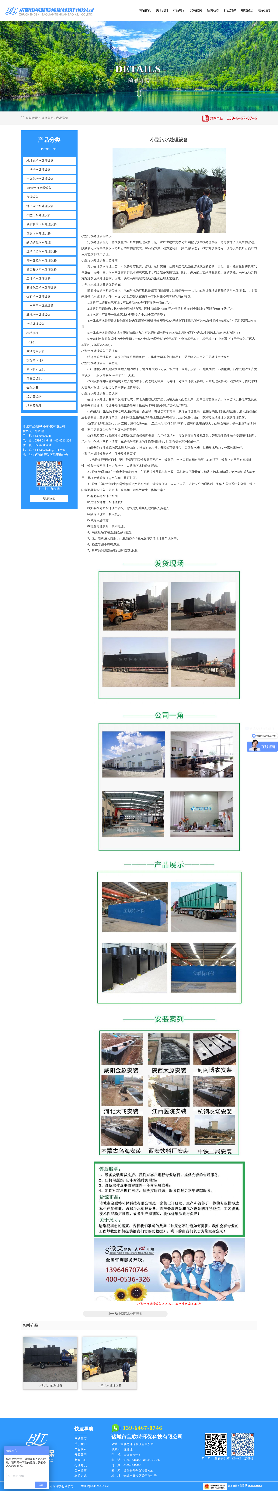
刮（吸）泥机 (35, 369)
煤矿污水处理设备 (38, 296)
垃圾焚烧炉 (34, 396)
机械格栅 (32, 333)
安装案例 (196, 10)
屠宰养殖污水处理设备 (41, 260)
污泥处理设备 (35, 324)
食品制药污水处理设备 (41, 224)
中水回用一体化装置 (40, 305)
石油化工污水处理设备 (41, 287)
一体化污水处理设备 (40, 178)
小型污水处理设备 (38, 215)
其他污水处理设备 (38, 314)
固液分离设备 (35, 351)
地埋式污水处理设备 (40, 160)
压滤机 (31, 342)
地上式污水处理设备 (40, 206)
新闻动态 (213, 10)
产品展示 (179, 10)
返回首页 (48, 118)
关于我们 (162, 10)
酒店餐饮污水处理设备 (41, 269)
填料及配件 (34, 405)
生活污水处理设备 (38, 169)
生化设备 (32, 387)
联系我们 (264, 10)
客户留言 (81, 1470)
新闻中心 (81, 1460)
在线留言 (247, 10)
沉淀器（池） (35, 360)
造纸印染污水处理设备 (41, 251)
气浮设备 (32, 197)
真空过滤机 (34, 378)
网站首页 (145, 10)
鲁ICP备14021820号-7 (95, 1486)
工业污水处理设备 (38, 278)
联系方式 (81, 1475)
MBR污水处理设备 (38, 187)
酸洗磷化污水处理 (38, 242)
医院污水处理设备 (38, 233)
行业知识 (230, 10)
